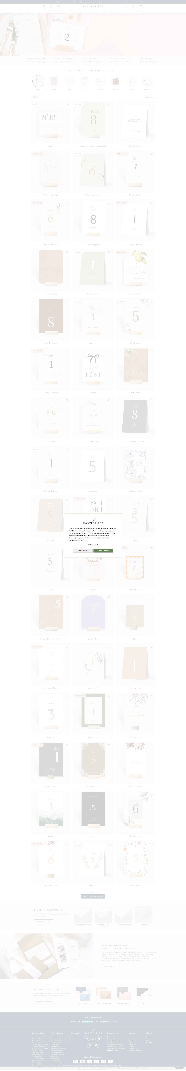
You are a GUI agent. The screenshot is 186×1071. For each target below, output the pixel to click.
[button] (93, 544)
